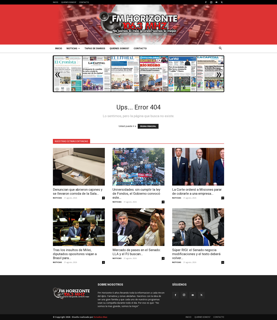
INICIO (55, 2)
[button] (220, 48)
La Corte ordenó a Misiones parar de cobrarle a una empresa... (197, 191)
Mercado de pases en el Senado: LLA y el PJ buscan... (136, 252)
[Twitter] (221, 2)
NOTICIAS (72, 48)
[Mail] (216, 2)
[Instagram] (211, 2)
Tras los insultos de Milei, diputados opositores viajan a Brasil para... (75, 254)
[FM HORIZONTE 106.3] (138, 24)
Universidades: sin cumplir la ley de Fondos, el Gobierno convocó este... (136, 193)
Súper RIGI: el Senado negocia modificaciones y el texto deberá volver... (196, 254)
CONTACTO (84, 2)
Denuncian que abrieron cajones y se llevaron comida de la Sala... (77, 191)
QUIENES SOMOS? (68, 2)
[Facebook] (205, 2)
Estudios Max (100, 317)
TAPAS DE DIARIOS (94, 48)
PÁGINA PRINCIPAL (148, 126)
